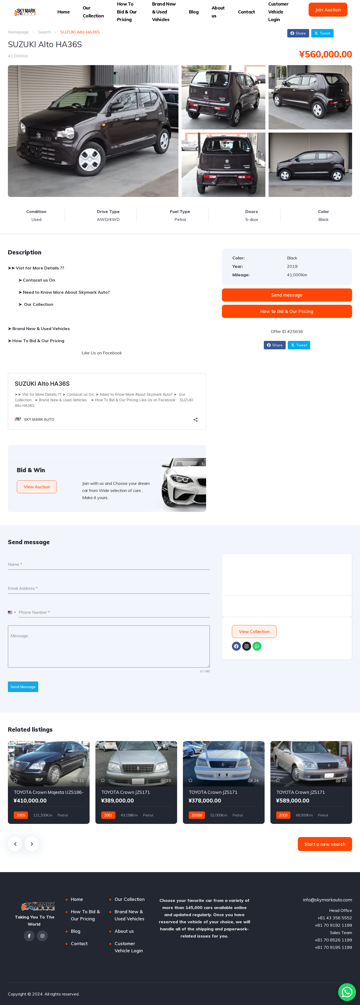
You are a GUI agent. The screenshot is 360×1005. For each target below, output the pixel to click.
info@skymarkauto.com (327, 899)
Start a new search (325, 844)
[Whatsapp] (256, 646)
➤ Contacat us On (37, 280)
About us (218, 11)
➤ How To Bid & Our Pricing (36, 340)
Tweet (325, 33)
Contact (246, 12)
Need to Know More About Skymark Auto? (66, 292)
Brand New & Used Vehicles (164, 11)
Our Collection (93, 11)
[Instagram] (246, 646)
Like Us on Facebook (102, 352)
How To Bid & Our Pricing (127, 11)
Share (301, 33)
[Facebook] (236, 646)
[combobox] (12, 612)
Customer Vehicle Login (278, 11)
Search (44, 32)
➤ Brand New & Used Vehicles (40, 328)
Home (63, 12)
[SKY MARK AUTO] (24, 12)
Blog (193, 12)
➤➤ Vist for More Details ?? (36, 267)
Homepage (18, 32)
